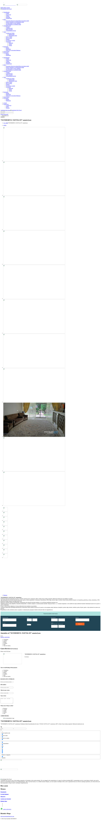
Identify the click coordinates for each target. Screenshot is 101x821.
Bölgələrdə (8, 49)
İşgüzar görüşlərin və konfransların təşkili (15, 22)
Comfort (5, 640)
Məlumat (5, 595)
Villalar (7, 15)
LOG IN (2, 117)
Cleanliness (5, 639)
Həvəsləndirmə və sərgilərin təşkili (13, 24)
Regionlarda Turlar (13, 35)
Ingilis (7, 106)
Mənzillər (8, 17)
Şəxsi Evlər (8, 14)
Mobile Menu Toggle (5, 7)
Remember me (5, 115)
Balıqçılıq (11, 43)
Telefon (77, 617)
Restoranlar (5, 46)
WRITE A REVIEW (5, 637)
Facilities (5, 643)
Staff (4, 644)
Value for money (7, 645)
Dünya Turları (9, 36)
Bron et (80, 624)
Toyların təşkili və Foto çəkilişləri (13, 23)
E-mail (4, 623)
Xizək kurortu (6, 51)
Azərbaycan (6, 104)
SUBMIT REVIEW (4, 715)
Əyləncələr (8, 41)
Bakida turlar (11, 34)
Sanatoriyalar (9, 18)
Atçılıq (10, 44)
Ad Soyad (53, 617)
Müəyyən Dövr (9, 29)
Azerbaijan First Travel (6, 110)
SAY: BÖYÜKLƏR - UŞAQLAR (57, 624)
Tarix (28, 617)
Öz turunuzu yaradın (10, 40)
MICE (4, 19)
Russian (7, 107)
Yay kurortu (5, 52)
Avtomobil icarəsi (7, 25)
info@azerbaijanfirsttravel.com (7, 816)
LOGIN (5, 103)
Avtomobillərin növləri (11, 30)
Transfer (8, 27)
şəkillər (4, 125)
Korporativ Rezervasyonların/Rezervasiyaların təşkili (17, 20)
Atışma (10, 45)
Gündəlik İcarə (9, 28)
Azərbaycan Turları (10, 33)
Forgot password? (4, 114)
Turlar (4, 31)
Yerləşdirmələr (6, 12)
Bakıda (7, 47)
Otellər (7, 13)
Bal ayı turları (9, 38)
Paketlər (8, 39)
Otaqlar (28, 623)
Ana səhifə (5, 123)
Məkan (4, 642)
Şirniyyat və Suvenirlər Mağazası (13, 50)
